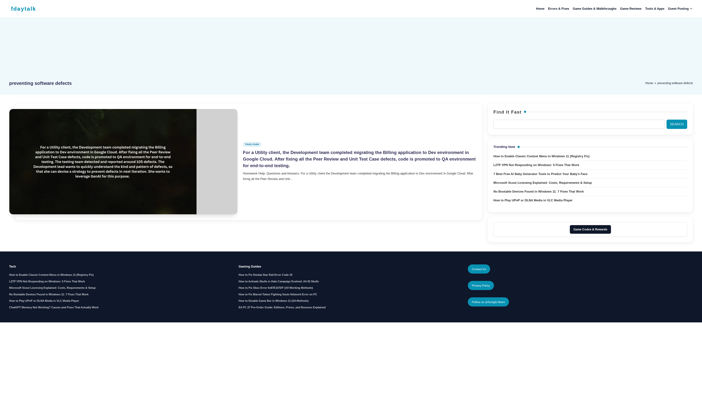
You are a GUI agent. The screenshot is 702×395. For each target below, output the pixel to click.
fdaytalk (23, 9)
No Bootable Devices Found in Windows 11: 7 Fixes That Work (48, 294)
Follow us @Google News (488, 302)
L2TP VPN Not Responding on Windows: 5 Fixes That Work (47, 281)
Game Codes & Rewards (590, 229)
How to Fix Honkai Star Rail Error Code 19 (265, 274)
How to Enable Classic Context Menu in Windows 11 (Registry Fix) (51, 274)
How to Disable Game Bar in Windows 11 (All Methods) (274, 300)
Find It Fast (507, 112)
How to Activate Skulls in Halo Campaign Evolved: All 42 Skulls (279, 281)
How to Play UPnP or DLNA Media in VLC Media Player (44, 300)
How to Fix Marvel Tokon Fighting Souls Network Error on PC (278, 294)
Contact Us (479, 269)
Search (677, 124)
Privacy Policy (481, 285)
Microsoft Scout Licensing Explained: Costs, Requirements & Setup (52, 287)
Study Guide (252, 144)
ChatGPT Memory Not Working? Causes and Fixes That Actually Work (54, 307)
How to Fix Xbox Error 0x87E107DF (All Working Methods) (276, 287)
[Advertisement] (351, 50)
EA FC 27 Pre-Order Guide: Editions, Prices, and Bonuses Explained (282, 307)
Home (649, 83)
